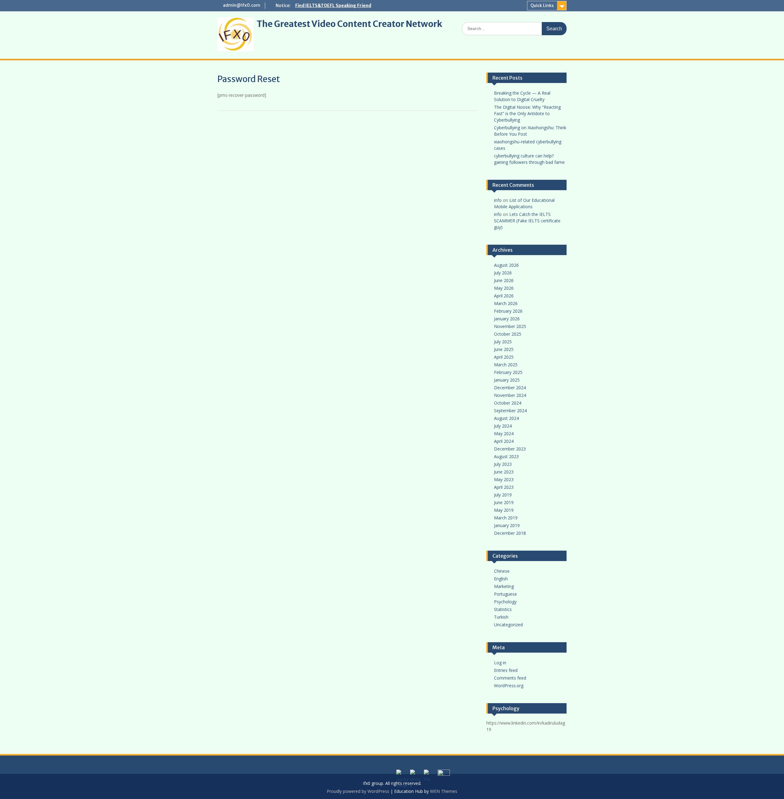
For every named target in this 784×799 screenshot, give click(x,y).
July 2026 (503, 273)
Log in (500, 662)
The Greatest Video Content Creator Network (349, 23)
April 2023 (504, 487)
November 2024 (510, 395)
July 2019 (503, 495)
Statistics (503, 609)
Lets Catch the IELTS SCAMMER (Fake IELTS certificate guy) (527, 220)
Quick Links (542, 5)
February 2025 (508, 372)
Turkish (501, 617)
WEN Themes (443, 791)
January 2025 (507, 380)
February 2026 (508, 311)
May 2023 (504, 479)
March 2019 (506, 518)
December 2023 (510, 449)
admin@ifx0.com (241, 5)
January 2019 (507, 525)
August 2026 (506, 265)
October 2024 (507, 403)
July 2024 (503, 426)
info (498, 200)
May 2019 (504, 510)
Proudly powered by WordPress (358, 791)
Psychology (505, 602)
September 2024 (510, 410)
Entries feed (506, 670)
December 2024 (510, 387)
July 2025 (503, 342)
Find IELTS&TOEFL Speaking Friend (333, 5)
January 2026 (507, 319)
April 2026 (504, 296)
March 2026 (506, 303)
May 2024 (504, 433)
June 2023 (504, 472)
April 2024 (504, 441)
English (501, 579)
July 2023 (503, 464)
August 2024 (506, 418)
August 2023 (506, 456)
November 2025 (510, 326)
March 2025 (506, 364)
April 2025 (504, 357)
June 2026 (504, 280)
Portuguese (505, 594)
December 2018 (510, 533)
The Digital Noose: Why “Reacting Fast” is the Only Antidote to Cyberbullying (527, 113)
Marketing (504, 586)
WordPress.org (508, 685)
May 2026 (504, 288)
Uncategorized (508, 625)
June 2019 (504, 502)
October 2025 (507, 334)
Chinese (502, 571)
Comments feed (510, 678)
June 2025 (504, 349)
